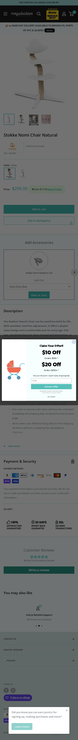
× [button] (67, 710)
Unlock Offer (51, 386)
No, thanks (51, 396)
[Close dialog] (73, 341)
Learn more (22, 726)
